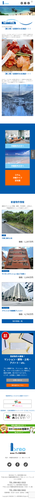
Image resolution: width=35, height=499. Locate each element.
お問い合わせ (8, 377)
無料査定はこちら (18, 385)
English (33, 154)
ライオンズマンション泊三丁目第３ (14, 274)
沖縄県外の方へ (17, 166)
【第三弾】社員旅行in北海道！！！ (17, 29)
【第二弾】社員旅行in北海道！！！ (17, 74)
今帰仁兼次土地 (7, 238)
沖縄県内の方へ (17, 146)
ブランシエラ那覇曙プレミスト (12, 310)
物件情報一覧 (18, 321)
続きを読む (4, 38)
